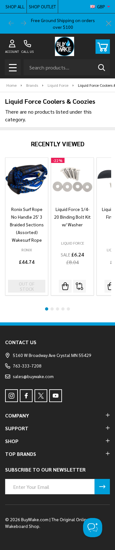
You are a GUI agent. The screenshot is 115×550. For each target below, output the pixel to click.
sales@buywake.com (33, 376)
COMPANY (17, 415)
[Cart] (103, 46)
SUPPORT (16, 428)
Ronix (26, 249)
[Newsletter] (102, 486)
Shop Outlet (42, 6)
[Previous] (11, 24)
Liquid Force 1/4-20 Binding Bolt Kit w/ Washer (72, 216)
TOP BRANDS (20, 453)
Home (11, 85)
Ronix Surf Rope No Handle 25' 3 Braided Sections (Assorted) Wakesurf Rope (27, 224)
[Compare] (79, 286)
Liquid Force (72, 243)
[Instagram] (11, 395)
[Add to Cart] (65, 286)
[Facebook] (26, 395)
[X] (41, 395)
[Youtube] (55, 395)
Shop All (15, 6)
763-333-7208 (27, 365)
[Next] (24, 24)
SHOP (12, 441)
